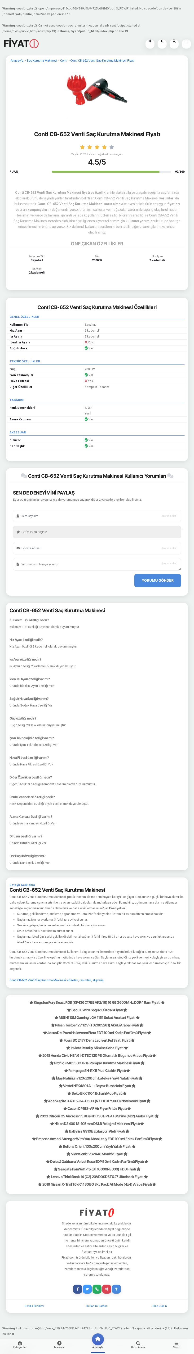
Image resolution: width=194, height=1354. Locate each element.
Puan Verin (26, 524)
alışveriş (98, 980)
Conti (63, 60)
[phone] (97, 1289)
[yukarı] (116, 1289)
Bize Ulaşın (160, 1306)
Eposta (23, 540)
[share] (106, 1289)
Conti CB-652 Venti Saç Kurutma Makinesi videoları (43, 980)
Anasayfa (17, 60)
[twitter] (87, 1289)
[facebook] (77, 1289)
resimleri (85, 980)
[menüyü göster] (174, 44)
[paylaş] (150, 44)
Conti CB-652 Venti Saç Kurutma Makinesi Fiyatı (102, 60)
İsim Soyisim (27, 508)
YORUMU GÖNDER (158, 580)
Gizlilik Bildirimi (34, 1306)
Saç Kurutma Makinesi (41, 60)
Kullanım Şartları (97, 1306)
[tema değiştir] (162, 44)
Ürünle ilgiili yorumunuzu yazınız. (38, 557)
